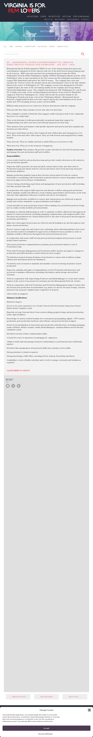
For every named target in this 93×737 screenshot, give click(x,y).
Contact (85, 19)
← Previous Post (18, 697)
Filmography (73, 19)
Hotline (66, 16)
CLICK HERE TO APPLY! (18, 370)
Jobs (11, 46)
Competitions (30, 46)
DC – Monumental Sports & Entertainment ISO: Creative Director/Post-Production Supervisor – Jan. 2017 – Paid (41, 63)
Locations (32, 16)
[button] (89, 710)
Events (52, 46)
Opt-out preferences (45, 734)
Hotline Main (46, 697)
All (5, 46)
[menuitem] (32, 16)
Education (42, 46)
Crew (43, 16)
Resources (60, 19)
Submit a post (62, 46)
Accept (46, 728)
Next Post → (75, 697)
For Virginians (81, 16)
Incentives (54, 16)
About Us (48, 19)
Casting (18, 46)
